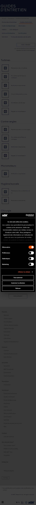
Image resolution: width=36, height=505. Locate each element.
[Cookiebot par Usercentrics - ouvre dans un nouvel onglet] (26, 215)
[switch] (31, 252)
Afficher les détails (24, 272)
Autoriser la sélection (18, 283)
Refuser (18, 288)
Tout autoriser (18, 277)
